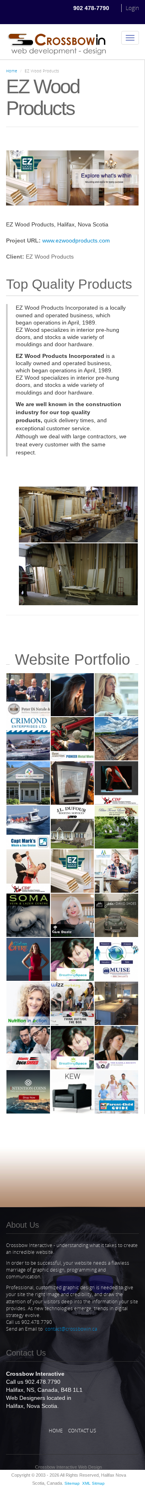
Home (11, 71)
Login (132, 8)
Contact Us (82, 1430)
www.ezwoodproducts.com (76, 240)
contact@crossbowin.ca (71, 1328)
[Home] (57, 41)
